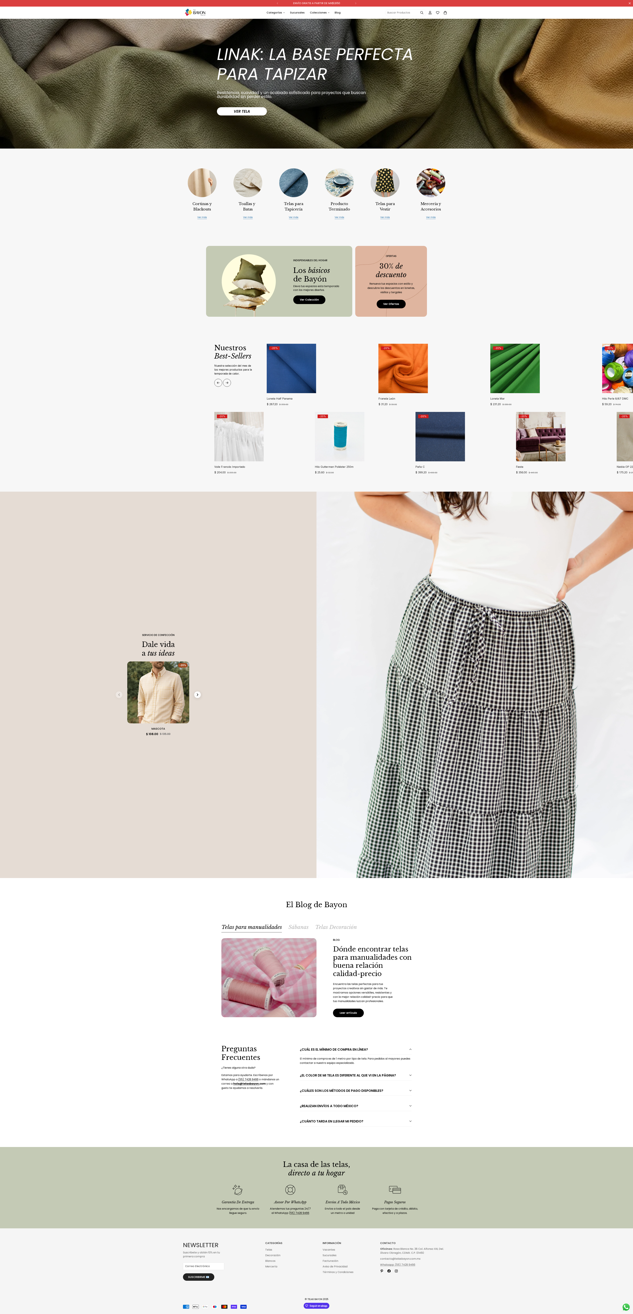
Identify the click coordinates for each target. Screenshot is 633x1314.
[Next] (355, 3)
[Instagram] (396, 1271)
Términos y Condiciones (338, 1272)
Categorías (274, 12)
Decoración (272, 1255)
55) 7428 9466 (299, 1213)
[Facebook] (389, 1271)
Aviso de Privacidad (335, 1266)
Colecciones (318, 12)
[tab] (251, 928)
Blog (338, 12)
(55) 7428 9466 (248, 1079)
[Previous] (277, 3)
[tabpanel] (316, 977)
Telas (268, 1250)
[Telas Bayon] (195, 13)
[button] (445, 12)
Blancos (270, 1261)
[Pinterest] (381, 1271)
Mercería (271, 1266)
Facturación (330, 1261)
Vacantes (329, 1250)
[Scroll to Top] (626, 1296)
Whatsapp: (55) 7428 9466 (397, 1265)
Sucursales (297, 12)
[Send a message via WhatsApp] (626, 1307)
